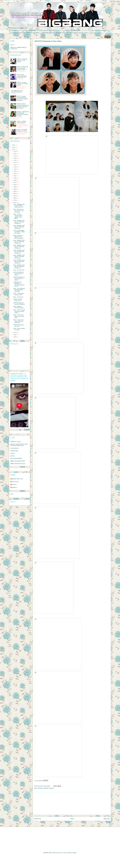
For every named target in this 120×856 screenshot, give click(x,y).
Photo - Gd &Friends (18, 297)
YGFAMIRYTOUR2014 (92, 32)
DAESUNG (52, 30)
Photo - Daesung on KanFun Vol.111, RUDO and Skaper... (18, 237)
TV (78, 32)
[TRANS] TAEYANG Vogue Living (17, 299)
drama (98, 32)
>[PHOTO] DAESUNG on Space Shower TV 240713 (19, 278)
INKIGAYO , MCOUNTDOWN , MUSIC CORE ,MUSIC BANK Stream (19, 444)
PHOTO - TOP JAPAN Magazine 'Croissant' (22, 130)
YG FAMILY (85, 32)
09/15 (15, 184)
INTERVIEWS (98, 30)
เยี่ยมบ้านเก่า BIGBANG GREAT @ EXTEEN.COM (18, 48)
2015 (13, 145)
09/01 (15, 189)
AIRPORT (14, 30)
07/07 (15, 334)
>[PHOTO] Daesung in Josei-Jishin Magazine (19, 303)
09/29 (15, 180)
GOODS (82, 30)
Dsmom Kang (15, 481)
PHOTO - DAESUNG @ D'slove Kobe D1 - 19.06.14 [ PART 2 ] (22, 68)
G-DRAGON (75, 30)
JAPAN (104, 30)
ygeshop (12, 453)
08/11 (15, 196)
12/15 (15, 156)
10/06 (15, 178)
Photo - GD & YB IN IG (18, 270)
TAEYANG (58, 32)
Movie (20, 32)
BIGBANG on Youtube (15, 441)
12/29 (15, 151)
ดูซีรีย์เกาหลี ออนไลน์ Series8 (17, 463)
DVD (57, 30)
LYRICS (109, 30)
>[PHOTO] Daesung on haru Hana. (18, 325)
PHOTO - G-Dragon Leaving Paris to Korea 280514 (22, 84)
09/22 (15, 182)
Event (59, 30)
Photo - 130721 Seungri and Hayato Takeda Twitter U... (19, 311)
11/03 (15, 169)
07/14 (15, 332)
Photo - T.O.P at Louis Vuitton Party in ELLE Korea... (18, 316)
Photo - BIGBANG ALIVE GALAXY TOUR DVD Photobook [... (19, 222)
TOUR (71, 32)
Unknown (14, 484)
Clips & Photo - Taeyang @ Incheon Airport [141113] (22, 76)
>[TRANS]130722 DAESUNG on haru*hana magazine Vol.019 (18, 284)
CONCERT (45, 30)
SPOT (53, 32)
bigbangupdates (14, 450)
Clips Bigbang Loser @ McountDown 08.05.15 (16, 91)
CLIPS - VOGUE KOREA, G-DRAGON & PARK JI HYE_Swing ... (19, 232)
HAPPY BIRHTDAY (87, 30)
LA (107, 30)
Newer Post (37, 818)
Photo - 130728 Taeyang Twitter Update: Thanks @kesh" (17, 216)
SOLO (50, 32)
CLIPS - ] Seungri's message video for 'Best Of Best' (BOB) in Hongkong (22, 98)
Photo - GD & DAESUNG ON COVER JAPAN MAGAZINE (19, 290)
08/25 (15, 191)
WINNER (81, 32)
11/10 (15, 167)
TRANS (75, 32)
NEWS (24, 32)
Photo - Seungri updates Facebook (19, 329)
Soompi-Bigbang (14, 448)
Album (26, 30)
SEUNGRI (45, 32)
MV (12, 32)
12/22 (15, 153)
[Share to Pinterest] (60, 786)
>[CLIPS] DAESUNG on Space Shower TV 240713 (18, 273)
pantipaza (14, 487)
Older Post (107, 818)
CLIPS (41, 30)
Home (72, 818)
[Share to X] (57, 786)
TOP (67, 32)
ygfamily (12, 456)
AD (10, 30)
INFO (93, 30)
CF (37, 30)
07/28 (15, 200)
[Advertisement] (72, 803)
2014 (13, 147)
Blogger (74, 852)
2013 (13, 149)
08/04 (15, 198)
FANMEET (67, 30)
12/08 (15, 158)
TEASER (64, 32)
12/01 (15, 160)
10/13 (15, 176)
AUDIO (23, 30)
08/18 (15, 193)
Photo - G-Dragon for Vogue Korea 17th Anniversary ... (18, 321)
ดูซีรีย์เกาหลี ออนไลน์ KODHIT (17, 461)
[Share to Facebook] (59, 786)
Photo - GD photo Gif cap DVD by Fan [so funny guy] (18, 211)
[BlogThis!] (55, 786)
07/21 (15, 202)
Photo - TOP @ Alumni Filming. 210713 (18, 294)
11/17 (15, 164)
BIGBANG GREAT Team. (17, 479)
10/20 (15, 173)
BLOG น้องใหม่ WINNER (16, 458)
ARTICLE (19, 30)
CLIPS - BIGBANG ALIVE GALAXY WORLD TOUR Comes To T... (19, 206)
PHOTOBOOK (35, 32)
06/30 (15, 337)
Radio (41, 32)
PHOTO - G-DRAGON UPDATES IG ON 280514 (22, 60)
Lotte (10, 32)
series (101, 32)
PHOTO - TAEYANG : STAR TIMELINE (22, 122)
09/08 (15, 187)
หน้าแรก (12, 45)
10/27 (15, 171)
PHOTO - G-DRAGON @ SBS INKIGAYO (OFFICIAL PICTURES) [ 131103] (23, 113)
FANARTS (63, 30)
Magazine (16, 32)
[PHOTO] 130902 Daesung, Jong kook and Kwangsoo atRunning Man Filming (23, 106)
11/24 (15, 162)
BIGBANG (32, 30)
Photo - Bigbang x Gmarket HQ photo (18, 307)
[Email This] (54, 786)
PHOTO (29, 32)
